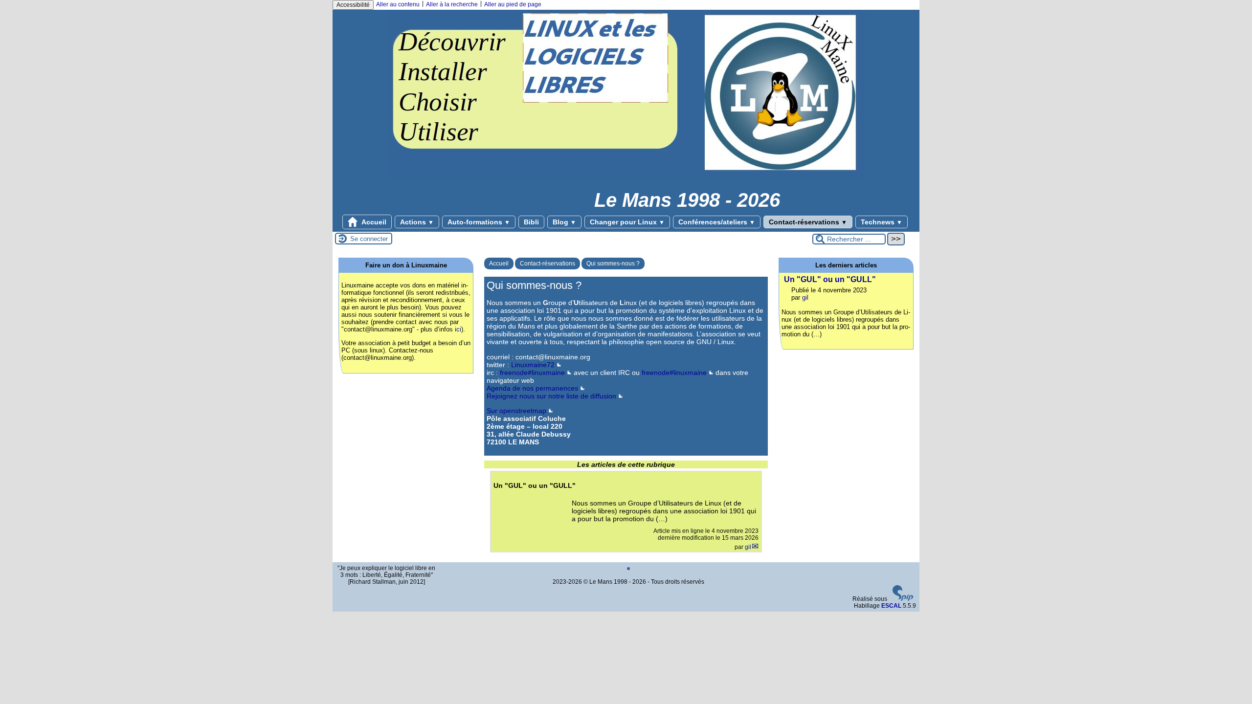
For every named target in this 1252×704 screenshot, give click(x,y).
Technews (881, 222)
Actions (417, 222)
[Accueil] (626, 177)
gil (748, 547)
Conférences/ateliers (716, 222)
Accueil (373, 222)
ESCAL (891, 605)
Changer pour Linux (627, 222)
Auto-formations (478, 222)
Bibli (531, 222)
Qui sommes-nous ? (613, 263)
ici (458, 329)
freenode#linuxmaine (532, 372)
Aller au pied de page (512, 4)
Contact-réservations (808, 222)
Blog (564, 222)
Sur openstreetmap (516, 411)
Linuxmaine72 (533, 365)
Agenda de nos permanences (532, 388)
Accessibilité (353, 4)
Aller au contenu (398, 4)
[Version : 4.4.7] (903, 598)
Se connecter (369, 238)
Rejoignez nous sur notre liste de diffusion (551, 396)
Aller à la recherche (452, 4)
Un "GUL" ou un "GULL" (830, 279)
